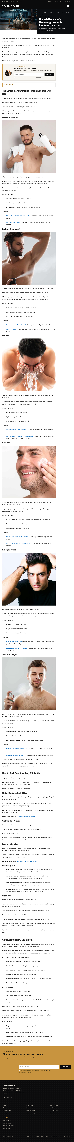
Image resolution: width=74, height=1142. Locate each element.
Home (40, 12)
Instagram (5, 1)
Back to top (8, 1139)
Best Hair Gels (6, 1128)
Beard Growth (30, 1107)
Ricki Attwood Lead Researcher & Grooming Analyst (53, 28)
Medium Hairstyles (55, 1107)
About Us (51, 1)
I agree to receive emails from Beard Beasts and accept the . (33, 77)
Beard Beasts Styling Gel (14, 641)
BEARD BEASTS (9, 1086)
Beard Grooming (30, 1113)
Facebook (19, 1)
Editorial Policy (7, 1110)
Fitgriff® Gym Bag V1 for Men (26, 816)
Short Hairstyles (54, 1105)
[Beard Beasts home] (11, 6)
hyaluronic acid (27, 417)
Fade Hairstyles (54, 1113)
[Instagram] (4, 1097)
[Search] (68, 6)
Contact (5, 1107)
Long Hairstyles (54, 1110)
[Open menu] (71, 6)
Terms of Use (39, 1136)
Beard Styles (29, 1105)
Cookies (47, 1136)
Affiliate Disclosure (56, 1136)
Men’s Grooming (46, 12)
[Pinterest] (8, 1097)
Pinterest (12, 1)
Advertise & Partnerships (64, 1)
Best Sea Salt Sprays (8, 1125)
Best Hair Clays (7, 1123)
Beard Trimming (30, 1110)
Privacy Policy (38, 77)
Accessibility (67, 1136)
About (4, 1105)
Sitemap (5, 1113)
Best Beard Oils (7, 1120)
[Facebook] (11, 1097)
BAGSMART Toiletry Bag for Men (27, 861)
